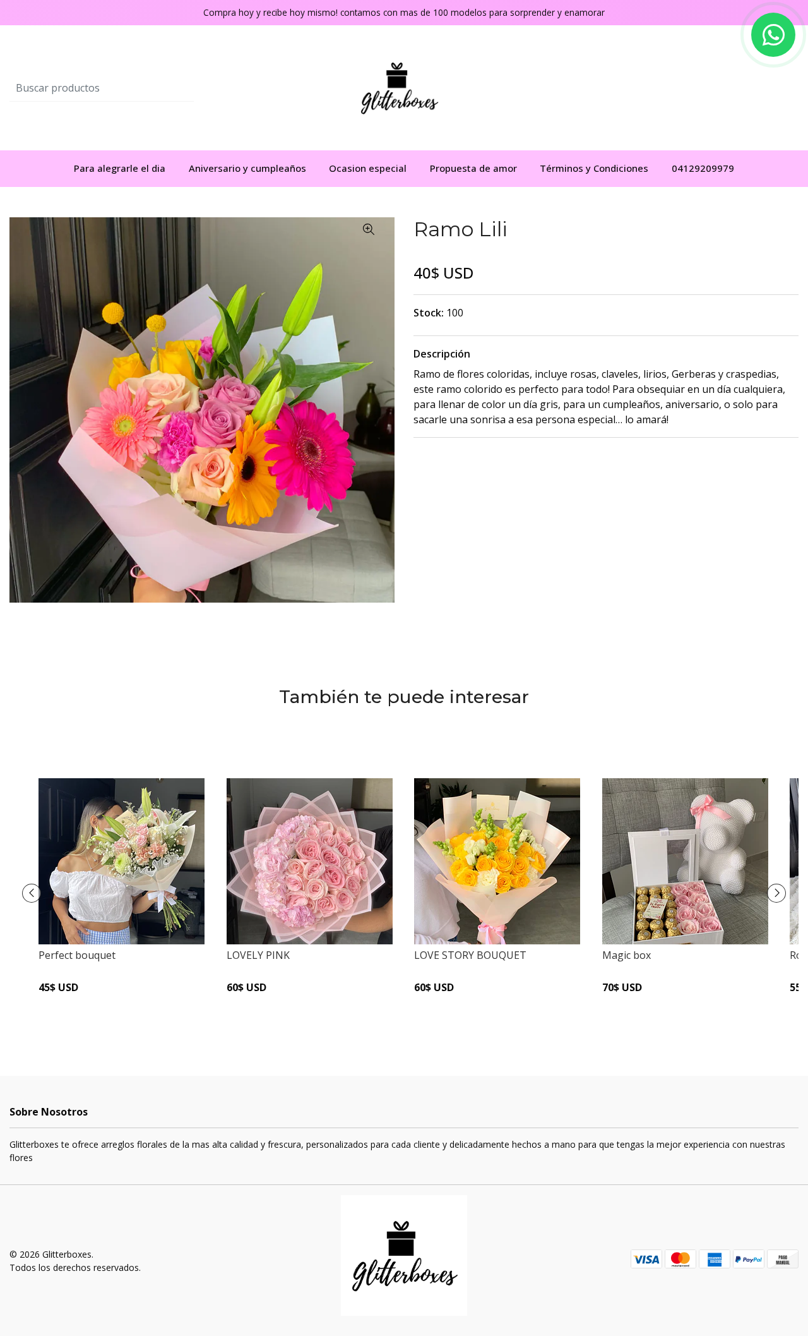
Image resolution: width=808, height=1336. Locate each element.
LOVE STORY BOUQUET (470, 955)
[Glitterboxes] (404, 87)
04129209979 (703, 168)
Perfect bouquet (77, 955)
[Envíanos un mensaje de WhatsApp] (773, 35)
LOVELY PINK (258, 955)
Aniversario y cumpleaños (247, 168)
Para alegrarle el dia (119, 168)
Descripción (441, 354)
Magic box (626, 955)
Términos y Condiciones (594, 168)
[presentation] (31, 893)
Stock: (428, 313)
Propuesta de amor (473, 168)
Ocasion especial (368, 168)
